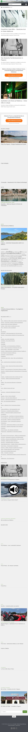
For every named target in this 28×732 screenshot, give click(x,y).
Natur (13, 202)
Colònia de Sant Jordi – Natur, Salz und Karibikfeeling (12, 358)
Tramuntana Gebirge (6, 263)
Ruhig (10, 261)
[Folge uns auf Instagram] (16, 728)
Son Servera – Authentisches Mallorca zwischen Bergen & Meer (14, 454)
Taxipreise (20, 261)
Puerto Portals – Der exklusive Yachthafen (9, 429)
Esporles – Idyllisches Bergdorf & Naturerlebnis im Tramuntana (14, 371)
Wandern (21, 264)
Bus (23, 252)
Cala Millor (3, 344)
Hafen (2, 255)
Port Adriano (3, 414)
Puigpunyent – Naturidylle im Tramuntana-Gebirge (11, 431)
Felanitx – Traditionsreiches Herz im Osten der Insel (11, 376)
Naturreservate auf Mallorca (7, 225)
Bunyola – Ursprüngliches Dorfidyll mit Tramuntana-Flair (12, 335)
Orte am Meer (16, 258)
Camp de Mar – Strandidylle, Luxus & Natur (10, 349)
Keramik (20, 255)
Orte (2, 543)
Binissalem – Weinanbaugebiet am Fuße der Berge (11, 333)
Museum (16, 256)
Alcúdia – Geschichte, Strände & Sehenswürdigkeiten (12, 322)
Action (2, 252)
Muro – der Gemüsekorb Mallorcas (8, 401)
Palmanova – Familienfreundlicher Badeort (10, 410)
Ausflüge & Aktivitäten (6, 202)
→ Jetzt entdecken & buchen (14, 75)
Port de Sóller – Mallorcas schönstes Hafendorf (10, 419)
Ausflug (9, 252)
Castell (25, 252)
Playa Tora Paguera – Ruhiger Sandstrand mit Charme (13, 144)
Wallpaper (16, 264)
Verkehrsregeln (4, 264)
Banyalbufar (3, 331)
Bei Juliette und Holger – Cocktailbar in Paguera (11, 706)
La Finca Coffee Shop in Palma (7, 668)
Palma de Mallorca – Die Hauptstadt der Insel (10, 409)
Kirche (24, 255)
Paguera (8, 498)
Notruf (8, 258)
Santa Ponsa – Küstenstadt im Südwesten (9, 445)
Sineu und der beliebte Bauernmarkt (8, 451)
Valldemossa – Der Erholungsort (7, 458)
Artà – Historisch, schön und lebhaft (8, 327)
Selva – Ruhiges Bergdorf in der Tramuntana (10, 449)
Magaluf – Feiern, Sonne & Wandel (8, 396)
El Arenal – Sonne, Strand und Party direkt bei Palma (12, 365)
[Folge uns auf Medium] (12, 728)
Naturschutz (4, 258)
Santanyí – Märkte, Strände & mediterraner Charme (11, 447)
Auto (13, 252)
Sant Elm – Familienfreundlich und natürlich (10, 442)
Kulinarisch (3, 667)
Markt (12, 256)
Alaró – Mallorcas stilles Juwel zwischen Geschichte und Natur (14, 320)
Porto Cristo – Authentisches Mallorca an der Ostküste (12, 424)
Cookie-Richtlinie (11, 725)
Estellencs (3, 372)
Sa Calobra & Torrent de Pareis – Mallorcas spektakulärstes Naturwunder (14, 435)
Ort (11, 258)
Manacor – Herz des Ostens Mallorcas (9, 397)
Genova (2, 384)
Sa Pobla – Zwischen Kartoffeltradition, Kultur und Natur (12, 439)
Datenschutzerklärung (21, 724)
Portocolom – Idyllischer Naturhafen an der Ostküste (12, 426)
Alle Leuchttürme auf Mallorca (7, 520)
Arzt (5, 252)
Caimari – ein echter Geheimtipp (7, 339)
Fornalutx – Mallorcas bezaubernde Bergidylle (10, 378)
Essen (3, 253)
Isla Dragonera (16, 255)
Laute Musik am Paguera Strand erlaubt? (9, 499)
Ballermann (17, 252)
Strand (13, 261)
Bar (21, 252)
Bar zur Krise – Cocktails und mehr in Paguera (10, 689)
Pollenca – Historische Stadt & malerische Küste (11, 412)
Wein (8, 265)
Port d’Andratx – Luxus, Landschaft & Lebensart (11, 421)
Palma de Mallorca (13, 259)
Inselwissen (3, 498)
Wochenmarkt (12, 266)
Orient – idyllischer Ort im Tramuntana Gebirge (10, 405)
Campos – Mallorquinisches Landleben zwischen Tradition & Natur (14, 351)
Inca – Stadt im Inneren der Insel (7, 388)
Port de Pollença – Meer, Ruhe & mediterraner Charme (12, 417)
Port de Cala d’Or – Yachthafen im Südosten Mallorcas (12, 416)
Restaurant (5, 261)
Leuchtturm (7, 256)
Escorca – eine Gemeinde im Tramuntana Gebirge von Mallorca (14, 369)
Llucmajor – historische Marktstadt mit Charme (10, 392)
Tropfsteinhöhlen (14, 263)
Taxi (17, 261)
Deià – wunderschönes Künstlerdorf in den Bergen (11, 361)
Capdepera (3, 356)
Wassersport (3, 265)
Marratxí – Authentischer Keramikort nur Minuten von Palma (13, 399)
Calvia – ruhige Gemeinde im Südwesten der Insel (11, 347)
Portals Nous (3, 423)
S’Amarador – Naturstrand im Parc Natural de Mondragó (14, 182)
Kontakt (14, 724)
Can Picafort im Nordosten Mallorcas (8, 352)
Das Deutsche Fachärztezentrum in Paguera (10, 479)
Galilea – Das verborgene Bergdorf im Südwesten (11, 382)
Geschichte (23, 253)
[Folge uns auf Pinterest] (14, 728)
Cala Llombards (4, 163)
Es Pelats (3, 367)
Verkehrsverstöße (10, 264)
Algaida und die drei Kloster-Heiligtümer (9, 324)
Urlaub (20, 263)
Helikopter (12, 255)
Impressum (17, 725)
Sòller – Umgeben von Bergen (7, 452)
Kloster (3, 256)
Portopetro (3, 428)
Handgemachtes (7, 255)
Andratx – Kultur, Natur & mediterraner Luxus (10, 326)
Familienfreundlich (13, 253)
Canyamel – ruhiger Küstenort (7, 354)
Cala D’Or (3, 342)
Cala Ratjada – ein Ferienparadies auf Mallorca (10, 345)
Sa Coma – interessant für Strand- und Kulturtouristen (12, 437)
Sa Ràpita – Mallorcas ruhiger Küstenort (9, 440)
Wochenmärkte (19, 265)
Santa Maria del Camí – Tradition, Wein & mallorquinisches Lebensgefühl (14, 444)
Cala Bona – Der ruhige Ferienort (8, 340)
